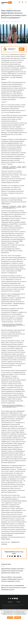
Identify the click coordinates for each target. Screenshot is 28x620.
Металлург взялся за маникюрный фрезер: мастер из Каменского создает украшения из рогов (13, 588)
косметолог (4, 544)
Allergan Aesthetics (13, 143)
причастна (17, 58)
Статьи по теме (6, 564)
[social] (7, 556)
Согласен (10, 617)
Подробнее (17, 617)
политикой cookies (21, 614)
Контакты (10, 601)
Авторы (18, 601)
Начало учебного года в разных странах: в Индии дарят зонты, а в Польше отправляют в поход (12, 579)
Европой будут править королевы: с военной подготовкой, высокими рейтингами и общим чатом (13, 571)
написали (11, 460)
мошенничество (15, 542)
